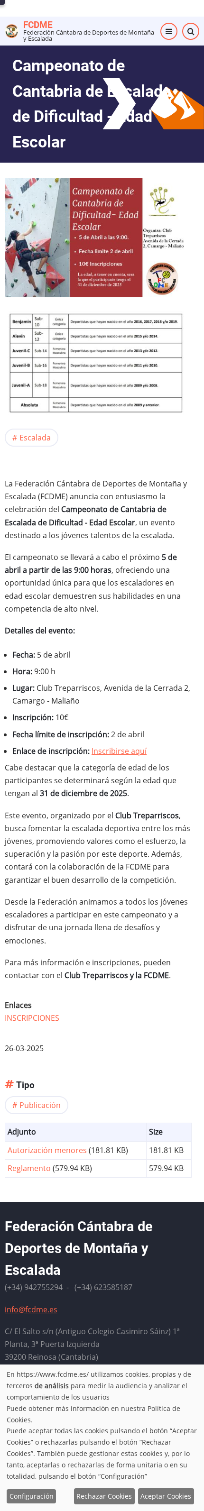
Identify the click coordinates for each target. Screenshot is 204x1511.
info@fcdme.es (31, 1309)
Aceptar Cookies (165, 1496)
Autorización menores (47, 1150)
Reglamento (29, 1168)
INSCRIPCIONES (32, 1018)
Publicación (40, 1105)
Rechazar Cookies (104, 1496)
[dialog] (102, 1437)
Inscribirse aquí (119, 751)
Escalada (35, 437)
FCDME (38, 24)
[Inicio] (12, 30)
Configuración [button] (31, 1496)
